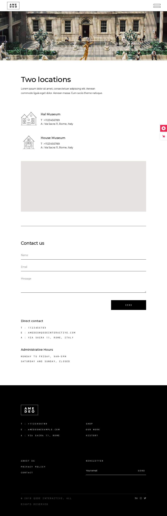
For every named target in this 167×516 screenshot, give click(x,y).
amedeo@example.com (44, 429)
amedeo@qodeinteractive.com (52, 332)
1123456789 (37, 328)
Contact (27, 472)
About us (28, 461)
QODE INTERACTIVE (48, 498)
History (92, 435)
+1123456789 (38, 424)
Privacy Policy (33, 467)
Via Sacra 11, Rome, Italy (51, 337)
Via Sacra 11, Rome (44, 435)
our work (93, 429)
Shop (89, 424)
